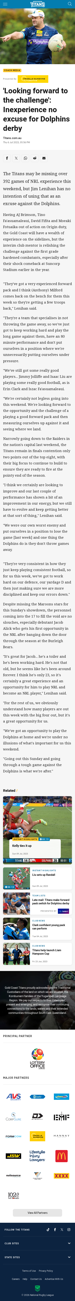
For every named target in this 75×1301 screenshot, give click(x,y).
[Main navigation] (5, 4)
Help (25, 1278)
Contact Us (36, 1278)
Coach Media (12, 70)
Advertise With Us (54, 1278)
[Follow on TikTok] (48, 1229)
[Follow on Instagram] (68, 1229)
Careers (16, 1278)
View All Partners (38, 1213)
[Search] (70, 4)
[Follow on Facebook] (55, 1229)
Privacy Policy (46, 1270)
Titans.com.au (12, 138)
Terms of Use (29, 1270)
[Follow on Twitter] (61, 1229)
